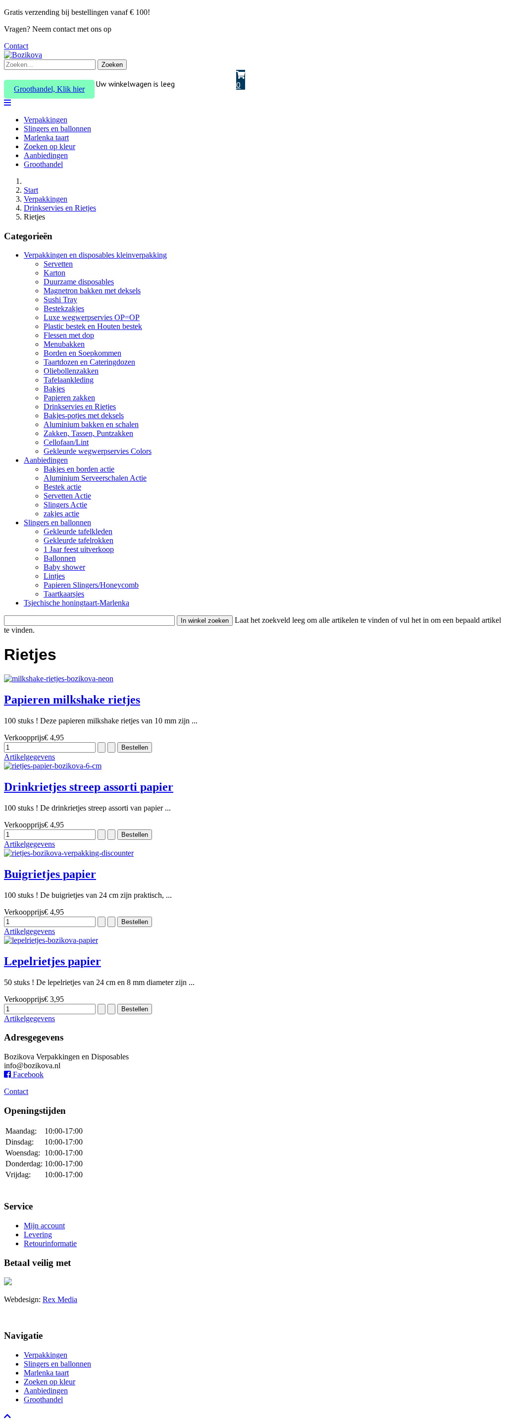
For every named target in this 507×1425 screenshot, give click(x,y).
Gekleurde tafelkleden (78, 531)
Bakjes (54, 388)
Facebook (27, 1074)
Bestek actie (62, 487)
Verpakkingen (45, 119)
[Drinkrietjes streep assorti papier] (52, 766)
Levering (38, 1234)
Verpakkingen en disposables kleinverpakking (95, 255)
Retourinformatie (50, 1243)
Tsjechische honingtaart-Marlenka (76, 603)
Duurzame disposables (79, 281)
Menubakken (64, 344)
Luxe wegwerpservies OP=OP (92, 317)
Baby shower (64, 567)
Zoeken (112, 64)
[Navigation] (7, 103)
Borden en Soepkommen (82, 353)
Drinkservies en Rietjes (80, 406)
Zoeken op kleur (49, 146)
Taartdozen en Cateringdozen (89, 362)
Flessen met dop (69, 335)
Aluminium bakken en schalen (91, 424)
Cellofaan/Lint (66, 442)
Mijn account (44, 1225)
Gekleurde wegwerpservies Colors (98, 451)
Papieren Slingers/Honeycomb (91, 585)
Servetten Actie (67, 496)
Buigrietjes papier (50, 874)
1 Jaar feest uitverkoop (79, 549)
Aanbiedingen (46, 155)
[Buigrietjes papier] (69, 853)
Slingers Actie (65, 504)
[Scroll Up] (7, 1416)
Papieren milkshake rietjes (72, 699)
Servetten (58, 264)
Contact (16, 46)
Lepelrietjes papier (52, 961)
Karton (54, 273)
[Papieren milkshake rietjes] (58, 678)
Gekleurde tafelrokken (78, 540)
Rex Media (60, 1299)
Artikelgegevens (29, 757)
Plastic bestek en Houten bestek (93, 326)
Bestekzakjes (64, 308)
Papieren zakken (69, 397)
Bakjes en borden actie (79, 469)
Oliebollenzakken (71, 371)
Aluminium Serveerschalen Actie (95, 478)
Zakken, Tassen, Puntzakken (88, 433)
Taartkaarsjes (64, 594)
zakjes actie (61, 513)
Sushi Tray (60, 299)
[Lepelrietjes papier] (51, 940)
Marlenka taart (46, 137)
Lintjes (54, 576)
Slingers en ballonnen (57, 128)
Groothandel (43, 164)
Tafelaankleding (69, 380)
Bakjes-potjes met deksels (84, 415)
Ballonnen (60, 558)
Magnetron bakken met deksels (92, 290)
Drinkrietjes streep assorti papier (88, 786)
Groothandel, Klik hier (49, 89)
